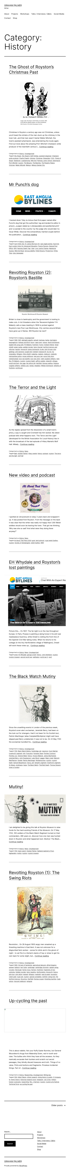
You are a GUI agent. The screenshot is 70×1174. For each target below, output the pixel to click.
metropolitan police (15, 356)
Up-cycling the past (28, 1000)
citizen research (32, 1077)
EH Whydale (22, 655)
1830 (15, 965)
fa (9, 1079)
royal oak (20, 977)
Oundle (20, 760)
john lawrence (19, 352)
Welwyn (28, 165)
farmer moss (26, 970)
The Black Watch (33, 765)
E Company (57, 1077)
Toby (10, 253)
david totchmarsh (53, 342)
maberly (40, 354)
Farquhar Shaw (38, 753)
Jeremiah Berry (14, 758)
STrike (56, 251)
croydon (11, 970)
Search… (7, 1132)
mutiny (19, 853)
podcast (45, 453)
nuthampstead (13, 359)
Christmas (39, 158)
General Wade (22, 756)
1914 (15, 1077)
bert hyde (23, 967)
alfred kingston (51, 965)
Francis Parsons (43, 246)
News (26, 451)
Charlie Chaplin (24, 158)
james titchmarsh (33, 349)
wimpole (29, 981)
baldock (17, 967)
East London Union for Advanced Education (23, 246)
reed (57, 359)
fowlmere (35, 345)
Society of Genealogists (22, 543)
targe (25, 765)
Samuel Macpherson (19, 763)
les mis (49, 352)
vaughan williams (14, 365)
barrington (53, 340)
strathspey (19, 765)
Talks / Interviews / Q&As (41, 14)
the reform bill (30, 363)
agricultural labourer (39, 965)
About (6, 14)
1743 (15, 751)
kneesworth (42, 352)
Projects (14, 14)
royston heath (30, 361)
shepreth (49, 361)
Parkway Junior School (44, 160)
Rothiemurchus (40, 760)
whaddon (37, 365)
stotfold (44, 977)
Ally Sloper (17, 156)
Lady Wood (35, 758)
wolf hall (20, 456)
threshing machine (50, 979)
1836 (15, 340)
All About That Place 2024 (22, 540)
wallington (36, 657)
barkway (42, 340)
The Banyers (28, 163)
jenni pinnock (40, 540)
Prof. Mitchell (13, 163)
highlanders (12, 853)
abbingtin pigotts (27, 340)
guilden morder (28, 347)
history (40, 453)
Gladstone (17, 160)
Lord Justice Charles (41, 248)
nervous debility (30, 251)
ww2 (50, 657)
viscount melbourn (20, 981)
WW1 (42, 543)
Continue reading (46, 147)
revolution (54, 974)
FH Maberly (28, 345)
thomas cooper (39, 979)
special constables (35, 977)
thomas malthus (47, 363)
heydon (17, 349)
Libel (32, 248)
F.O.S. (52, 158)
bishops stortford (24, 342)
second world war (26, 657)
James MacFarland (50, 756)
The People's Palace (48, 163)
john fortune (49, 349)
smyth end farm (14, 363)
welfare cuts (25, 365)
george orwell (31, 655)
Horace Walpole (38, 756)
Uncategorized (29, 153)
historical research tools (28, 1079)
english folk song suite (16, 345)
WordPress (23, 1166)
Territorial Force (14, 1084)
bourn (32, 342)
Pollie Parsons (40, 251)
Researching (28, 1075)
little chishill (27, 354)
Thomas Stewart (55, 765)
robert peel (12, 977)
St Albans (12, 765)
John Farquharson (25, 758)
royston (20, 163)
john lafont (18, 974)
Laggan (42, 758)
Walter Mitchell (20, 165)
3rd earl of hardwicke (25, 965)
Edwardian (46, 158)
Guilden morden (21, 972)
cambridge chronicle (41, 967)
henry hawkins (31, 972)
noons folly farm (48, 356)
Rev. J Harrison (34, 1082)
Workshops (24, 14)
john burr (12, 974)
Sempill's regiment (40, 763)
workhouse (19, 368)
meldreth (54, 354)
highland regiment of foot (45, 851)
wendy (31, 365)
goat (33, 540)
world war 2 (44, 657)
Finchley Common (49, 753)
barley (47, 340)
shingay (54, 361)
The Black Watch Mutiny (32, 676)
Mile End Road (19, 251)
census (45, 342)
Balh (15, 453)
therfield (39, 363)
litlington (19, 354)
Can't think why (19, 244)
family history (15, 1079)
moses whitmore (27, 356)
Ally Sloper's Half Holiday (30, 156)
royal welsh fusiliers (51, 540)
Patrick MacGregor (29, 760)
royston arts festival (52, 1082)
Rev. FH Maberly (14, 361)
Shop (15, 18)
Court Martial (53, 751)
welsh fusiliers (35, 543)
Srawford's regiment (53, 763)
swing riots (51, 977)
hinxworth (24, 349)
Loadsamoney (25, 160)
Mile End (33, 160)
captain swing (53, 967)
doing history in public (45, 1077)
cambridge (31, 967)
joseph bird (28, 352)
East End (56, 244)
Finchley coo (13, 756)
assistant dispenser (45, 156)
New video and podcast (32, 475)
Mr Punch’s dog (24, 184)
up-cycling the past (26, 1084)
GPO (15, 248)
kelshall (35, 352)
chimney (32, 158)
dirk (24, 753)
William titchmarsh (47, 365)
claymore (45, 751)
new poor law (38, 356)
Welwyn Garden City (38, 165)
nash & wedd (46, 974)
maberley (34, 354)
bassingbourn (13, 342)
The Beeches (37, 163)
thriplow (56, 363)
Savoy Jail (30, 763)
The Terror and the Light (32, 387)
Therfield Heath (44, 765)
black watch (22, 851)
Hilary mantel (32, 453)
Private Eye (49, 251)
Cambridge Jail (36, 751)
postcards (17, 1082)
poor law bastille (24, 359)
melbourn (47, 354)
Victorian (12, 165)
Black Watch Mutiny (24, 751)
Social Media (59, 14)
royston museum (14, 657)
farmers (33, 970)
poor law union (35, 359)
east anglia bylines (46, 244)
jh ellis (42, 349)
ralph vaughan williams (48, 359)
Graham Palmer (13, 5)
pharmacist (56, 160)
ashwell (36, 340)
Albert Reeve (22, 1077)
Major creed (49, 758)
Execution (29, 753)
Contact (7, 18)
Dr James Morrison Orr (32, 244)
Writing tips (47, 1075)
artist (16, 655)
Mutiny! (16, 786)
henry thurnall (38, 347)
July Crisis (47, 1079)
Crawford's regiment (15, 753)
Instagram (40, 1079)
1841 (19, 340)
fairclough (18, 970)
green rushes (18, 347)
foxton (41, 345)
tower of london (14, 767)
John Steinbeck (47, 655)
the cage (23, 363)
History (21, 153)
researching (25, 1082)
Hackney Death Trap (23, 248)
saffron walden (40, 361)
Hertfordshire (41, 972)
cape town (38, 342)
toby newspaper (18, 253)
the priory (24, 979)
